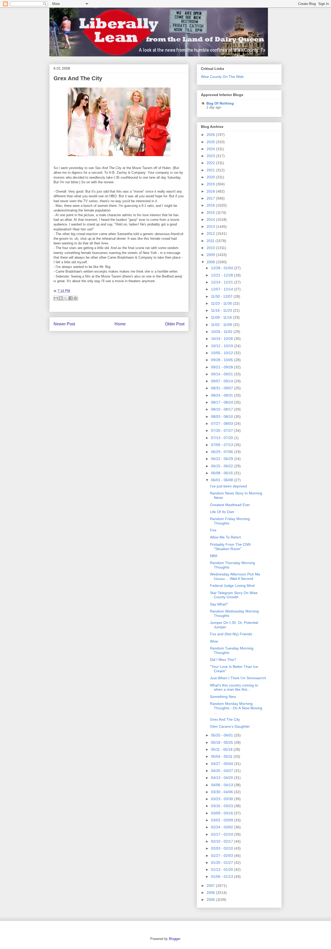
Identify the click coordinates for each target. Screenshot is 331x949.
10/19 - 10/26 (222, 339)
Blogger (174, 939)
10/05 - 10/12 (222, 353)
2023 (211, 156)
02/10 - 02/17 (222, 841)
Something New (223, 697)
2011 (211, 241)
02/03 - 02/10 (222, 848)
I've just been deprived (228, 486)
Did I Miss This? (223, 660)
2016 (211, 205)
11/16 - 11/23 (222, 310)
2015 (211, 212)
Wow (214, 641)
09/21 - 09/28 (222, 367)
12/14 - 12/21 (222, 282)
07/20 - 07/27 (222, 430)
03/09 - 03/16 (222, 813)
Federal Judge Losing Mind (232, 585)
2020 (211, 177)
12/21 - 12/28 (222, 275)
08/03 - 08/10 (222, 416)
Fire (213, 530)
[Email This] (55, 298)
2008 (211, 262)
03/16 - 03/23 (222, 806)
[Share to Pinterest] (75, 298)
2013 (211, 226)
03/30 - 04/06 (222, 792)
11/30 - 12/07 (222, 296)
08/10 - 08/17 (222, 409)
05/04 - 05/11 (222, 756)
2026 (211, 135)
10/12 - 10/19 (222, 346)
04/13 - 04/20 (222, 778)
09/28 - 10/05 (222, 360)
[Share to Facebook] (70, 298)
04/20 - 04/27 (222, 771)
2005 (211, 899)
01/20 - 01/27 (222, 862)
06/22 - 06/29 (222, 459)
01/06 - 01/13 (222, 876)
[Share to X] (65, 298)
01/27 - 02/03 (222, 855)
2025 (211, 142)
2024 (211, 149)
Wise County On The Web (222, 77)
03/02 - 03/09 (222, 820)
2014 (211, 219)
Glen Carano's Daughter (230, 726)
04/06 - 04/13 (222, 785)
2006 (211, 892)
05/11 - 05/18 (222, 749)
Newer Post (64, 324)
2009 (211, 255)
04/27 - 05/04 (222, 764)
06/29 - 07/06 (222, 452)
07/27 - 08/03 (222, 423)
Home (120, 324)
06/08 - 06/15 (222, 473)
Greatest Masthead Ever (230, 505)
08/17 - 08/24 (222, 402)
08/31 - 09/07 (222, 388)
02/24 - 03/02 (222, 827)
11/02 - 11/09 (222, 325)
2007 (211, 886)
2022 (211, 163)
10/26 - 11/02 (222, 332)
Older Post (174, 324)
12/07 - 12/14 (222, 289)
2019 (211, 184)
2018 (211, 191)
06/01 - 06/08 (222, 480)
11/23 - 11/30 (222, 303)
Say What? (219, 604)
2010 (211, 248)
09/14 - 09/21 (222, 374)
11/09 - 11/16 (222, 317)
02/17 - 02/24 (222, 834)
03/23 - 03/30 (222, 799)
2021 (211, 170)
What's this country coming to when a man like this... (234, 687)
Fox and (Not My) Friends (231, 634)
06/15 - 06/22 (222, 466)
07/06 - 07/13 (222, 445)
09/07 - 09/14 (222, 381)
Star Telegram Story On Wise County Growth (234, 595)
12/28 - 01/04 (222, 268)
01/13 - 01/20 (222, 869)
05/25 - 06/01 (222, 735)
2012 (211, 233)
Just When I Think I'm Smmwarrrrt (238, 678)
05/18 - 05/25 (222, 742)
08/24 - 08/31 (222, 395)
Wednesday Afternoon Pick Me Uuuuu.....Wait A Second (235, 576)
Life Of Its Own (222, 512)
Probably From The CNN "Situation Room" (230, 546)
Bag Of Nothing (220, 103)
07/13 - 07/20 (222, 438)
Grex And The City (78, 78)
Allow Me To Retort (225, 537)
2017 (211, 198)
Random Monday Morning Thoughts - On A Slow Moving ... (236, 708)
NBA (213, 556)
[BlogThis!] (60, 298)
